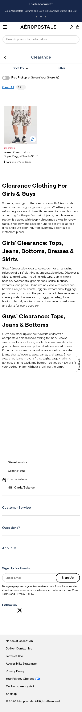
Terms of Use (14, 656)
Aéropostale (65, 203)
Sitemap (11, 694)
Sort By (18, 68)
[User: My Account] (72, 27)
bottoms (7, 289)
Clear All (8, 87)
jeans (49, 215)
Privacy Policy (24, 594)
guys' (18, 228)
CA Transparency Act (20, 686)
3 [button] (45, 17)
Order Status (16, 471)
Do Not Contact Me (19, 648)
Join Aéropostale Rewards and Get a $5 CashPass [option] (41, 11)
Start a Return (16, 479)
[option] (21, 125)
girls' (5, 228)
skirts (11, 305)
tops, (19, 342)
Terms (6, 594)
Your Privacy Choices (20, 679)
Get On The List (68, 11)
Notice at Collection (19, 641)
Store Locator (17, 462)
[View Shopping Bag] (77, 27)
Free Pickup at (33, 77)
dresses (70, 301)
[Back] (5, 57)
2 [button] (41, 17)
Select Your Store (43, 77)
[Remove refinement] (22, 87)
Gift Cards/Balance (21, 487)
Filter (61, 68)
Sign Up (68, 578)
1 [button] (36, 17)
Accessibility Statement (21, 663)
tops (23, 277)
